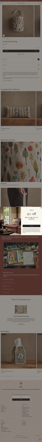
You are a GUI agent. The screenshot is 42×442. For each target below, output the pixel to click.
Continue (31, 225)
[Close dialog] (41, 207)
